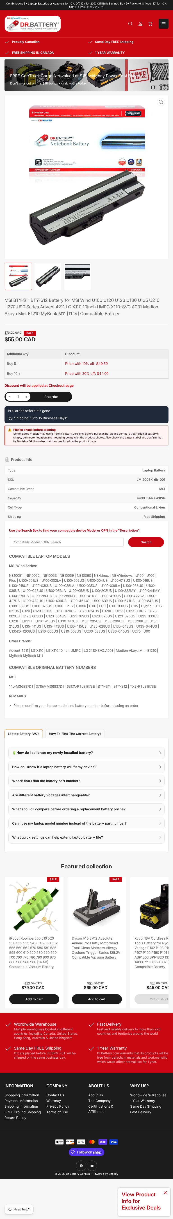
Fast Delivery (140, 1112)
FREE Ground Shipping (23, 1112)
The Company (99, 1101)
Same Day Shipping (145, 1106)
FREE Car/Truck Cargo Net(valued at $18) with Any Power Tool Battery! (76, 75)
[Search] (130, 24)
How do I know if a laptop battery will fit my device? (54, 767)
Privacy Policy (57, 1106)
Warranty (53, 1101)
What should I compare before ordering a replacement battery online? (68, 809)
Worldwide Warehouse (148, 1095)
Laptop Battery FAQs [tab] (23, 734)
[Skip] (165, 1193)
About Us (95, 1095)
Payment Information (21, 1101)
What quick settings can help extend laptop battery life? (57, 837)
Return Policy (15, 1118)
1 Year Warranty (142, 1101)
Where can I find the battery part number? (46, 781)
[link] (144, 1202)
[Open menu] (163, 24)
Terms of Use (57, 1112)
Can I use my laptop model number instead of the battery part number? (69, 823)
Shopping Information (22, 1095)
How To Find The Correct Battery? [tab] (75, 734)
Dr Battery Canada (78, 1173)
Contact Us (55, 1095)
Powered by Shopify (105, 1173)
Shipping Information (21, 1106)
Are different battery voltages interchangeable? (51, 795)
